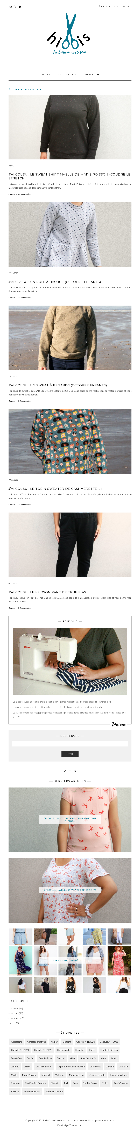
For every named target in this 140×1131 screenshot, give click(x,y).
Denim (30, 1058)
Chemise (79, 1050)
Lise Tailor (124, 1066)
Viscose (15, 1091)
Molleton (59, 1075)
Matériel (45, 1075)
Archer (54, 1041)
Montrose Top (76, 1075)
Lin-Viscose (95, 1066)
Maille (14, 1075)
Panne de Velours (118, 1075)
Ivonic (114, 1058)
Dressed (61, 1058)
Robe (75, 1083)
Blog (116, 6)
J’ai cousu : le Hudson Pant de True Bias (47, 592)
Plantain (55, 1083)
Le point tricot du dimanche (71, 1066)
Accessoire (16, 1041)
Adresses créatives (36, 1041)
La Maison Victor (44, 1066)
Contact (126, 6)
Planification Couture (35, 1083)
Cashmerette (63, 1050)
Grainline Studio (88, 1058)
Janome (15, 1066)
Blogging (67, 1041)
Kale (59, 1125)
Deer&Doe (16, 1058)
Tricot (58, 75)
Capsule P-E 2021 (20, 1050)
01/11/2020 (13, 583)
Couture (46, 75)
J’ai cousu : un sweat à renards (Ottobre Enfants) (58, 385)
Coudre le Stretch (109, 1050)
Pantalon (15, 1083)
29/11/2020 (13, 273)
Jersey (27, 1066)
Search (70, 754)
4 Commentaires (24, 194)
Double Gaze (45, 1058)
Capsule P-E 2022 (43, 1050)
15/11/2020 (13, 376)
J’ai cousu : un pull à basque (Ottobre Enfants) (55, 282)
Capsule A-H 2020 (85, 1041)
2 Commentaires (24, 298)
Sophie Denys (90, 1083)
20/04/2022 (13, 165)
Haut (103, 1058)
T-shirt (105, 1083)
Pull (66, 1083)
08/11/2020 (13, 480)
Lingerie (110, 1066)
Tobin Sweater (121, 1083)
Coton (92, 1050)
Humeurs (88, 75)
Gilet (72, 1058)
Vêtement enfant (32, 1091)
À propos (104, 6)
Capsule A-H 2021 (109, 1041)
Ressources (72, 75)
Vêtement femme (54, 1091)
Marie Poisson (29, 1075)
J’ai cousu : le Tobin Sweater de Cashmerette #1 (55, 489)
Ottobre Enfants (97, 1075)
